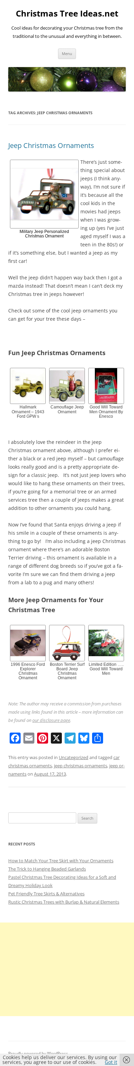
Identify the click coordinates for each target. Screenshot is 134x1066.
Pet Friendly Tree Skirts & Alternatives (46, 894)
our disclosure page (51, 720)
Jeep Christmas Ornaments (51, 145)
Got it (111, 1062)
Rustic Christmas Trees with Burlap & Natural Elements (63, 902)
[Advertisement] (67, 969)
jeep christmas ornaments (80, 766)
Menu (67, 53)
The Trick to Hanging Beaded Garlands (47, 869)
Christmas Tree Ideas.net (67, 13)
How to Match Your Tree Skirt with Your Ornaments (60, 860)
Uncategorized (73, 757)
